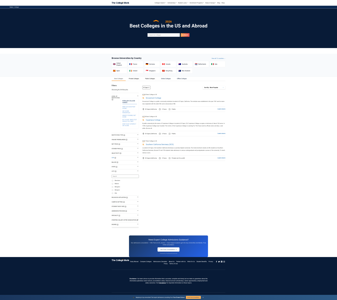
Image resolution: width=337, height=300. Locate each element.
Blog (218, 3)
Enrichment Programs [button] (196, 3)
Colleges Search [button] (160, 3)
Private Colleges (134, 78)
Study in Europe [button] (210, 3)
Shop (223, 3)
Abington (117, 190)
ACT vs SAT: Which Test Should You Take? (129, 120)
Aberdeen (117, 180)
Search (186, 35)
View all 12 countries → (218, 58)
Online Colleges (166, 78)
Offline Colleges (182, 78)
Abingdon (117, 187)
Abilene (117, 183)
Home (11, 7)
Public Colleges (150, 78)
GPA (113, 157)
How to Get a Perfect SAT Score (129, 124)
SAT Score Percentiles (126, 111)
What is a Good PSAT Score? (128, 107)
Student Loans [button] (182, 3)
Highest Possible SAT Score (129, 116)
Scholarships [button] (172, 3)
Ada (116, 193)
